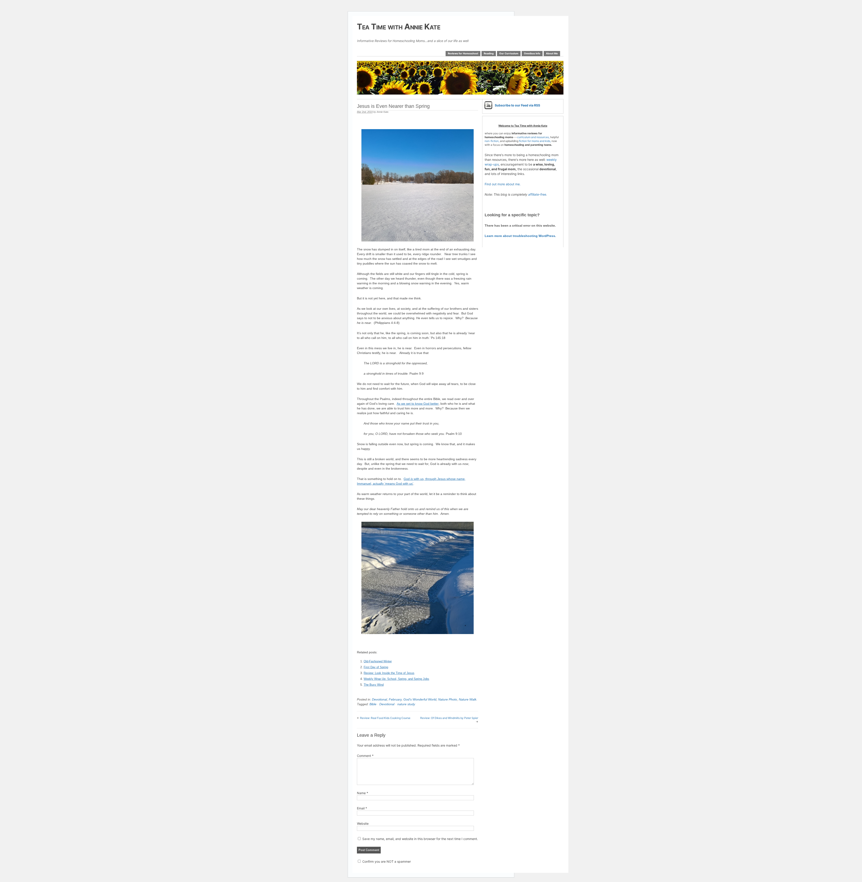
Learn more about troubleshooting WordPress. (520, 236)
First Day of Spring (376, 667)
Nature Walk (467, 699)
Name (362, 793)
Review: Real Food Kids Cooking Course (385, 718)
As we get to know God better (418, 403)
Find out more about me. (503, 184)
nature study (406, 704)
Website (363, 823)
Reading (489, 53)
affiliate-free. (537, 194)
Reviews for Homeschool (463, 53)
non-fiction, (492, 141)
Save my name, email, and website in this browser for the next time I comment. (420, 839)
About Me (552, 53)
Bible (372, 704)
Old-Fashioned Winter (378, 661)
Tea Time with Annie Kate (398, 26)
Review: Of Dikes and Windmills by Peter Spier (449, 718)
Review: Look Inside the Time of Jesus (389, 673)
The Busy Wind (374, 684)
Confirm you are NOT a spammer (386, 861)
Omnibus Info (532, 53)
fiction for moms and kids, (535, 141)
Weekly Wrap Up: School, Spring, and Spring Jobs (396, 679)
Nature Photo (447, 699)
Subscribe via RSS (517, 105)
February (395, 699)
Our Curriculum (508, 53)
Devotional (379, 699)
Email (362, 808)
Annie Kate (382, 112)
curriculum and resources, (533, 137)
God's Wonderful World (419, 699)
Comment (365, 756)
